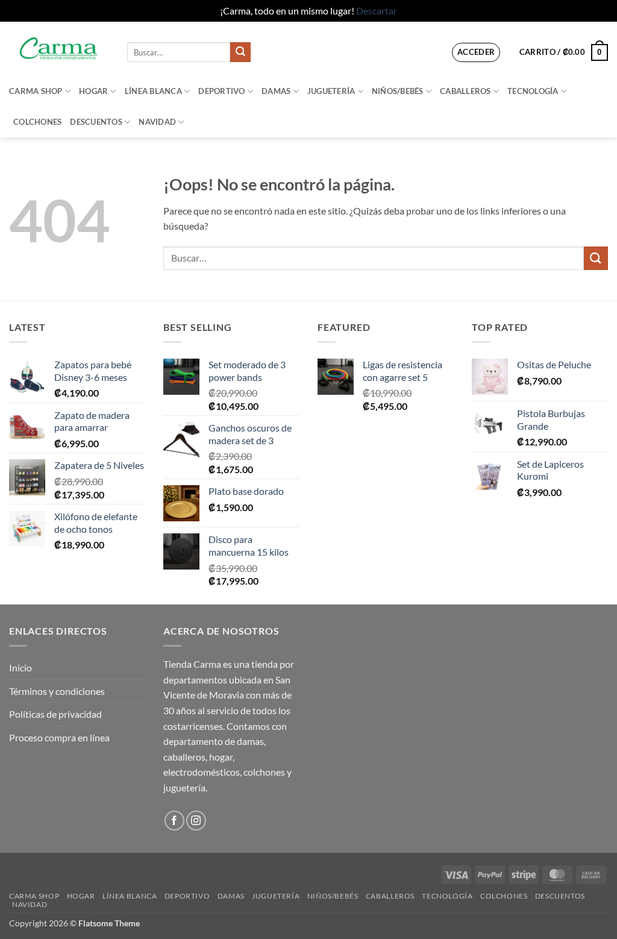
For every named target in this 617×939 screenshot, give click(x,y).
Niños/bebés (398, 91)
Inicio (20, 667)
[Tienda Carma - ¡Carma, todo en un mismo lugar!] (59, 49)
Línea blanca (153, 91)
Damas (276, 91)
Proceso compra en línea (59, 737)
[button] (476, 52)
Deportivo (221, 91)
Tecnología (533, 91)
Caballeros (465, 91)
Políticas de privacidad (55, 714)
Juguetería (331, 91)
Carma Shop (36, 91)
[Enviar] (240, 52)
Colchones (37, 122)
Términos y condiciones (57, 691)
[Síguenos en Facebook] (174, 821)
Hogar (93, 91)
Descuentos (96, 122)
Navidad (157, 122)
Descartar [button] (376, 10)
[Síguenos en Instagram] (196, 821)
